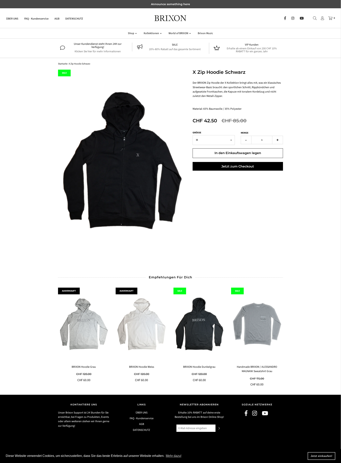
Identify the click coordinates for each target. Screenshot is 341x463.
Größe (197, 132)
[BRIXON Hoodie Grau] (84, 324)
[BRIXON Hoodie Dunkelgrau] (199, 324)
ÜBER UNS (12, 19)
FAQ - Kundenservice (36, 19)
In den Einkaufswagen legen (238, 153)
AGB (56, 19)
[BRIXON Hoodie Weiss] (142, 324)
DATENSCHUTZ (74, 19)
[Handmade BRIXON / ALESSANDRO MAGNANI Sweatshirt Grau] (257, 324)
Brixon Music (205, 33)
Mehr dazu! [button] (173, 455)
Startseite (62, 63)
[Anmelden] (320, 18)
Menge (244, 133)
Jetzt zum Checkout (237, 166)
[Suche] (313, 18)
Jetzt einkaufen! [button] (321, 455)
